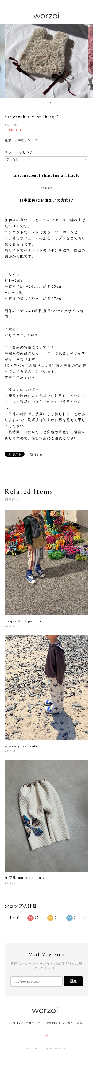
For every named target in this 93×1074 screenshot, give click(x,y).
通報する (36, 454)
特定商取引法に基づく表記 (64, 1022)
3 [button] (47, 102)
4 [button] (50, 102)
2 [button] (43, 102)
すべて (14, 917)
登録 (73, 981)
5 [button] (53, 102)
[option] (46, 57)
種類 (8, 140)
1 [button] (40, 102)
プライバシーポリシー (25, 1022)
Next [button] (85, 57)
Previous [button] (7, 57)
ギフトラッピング (19, 152)
